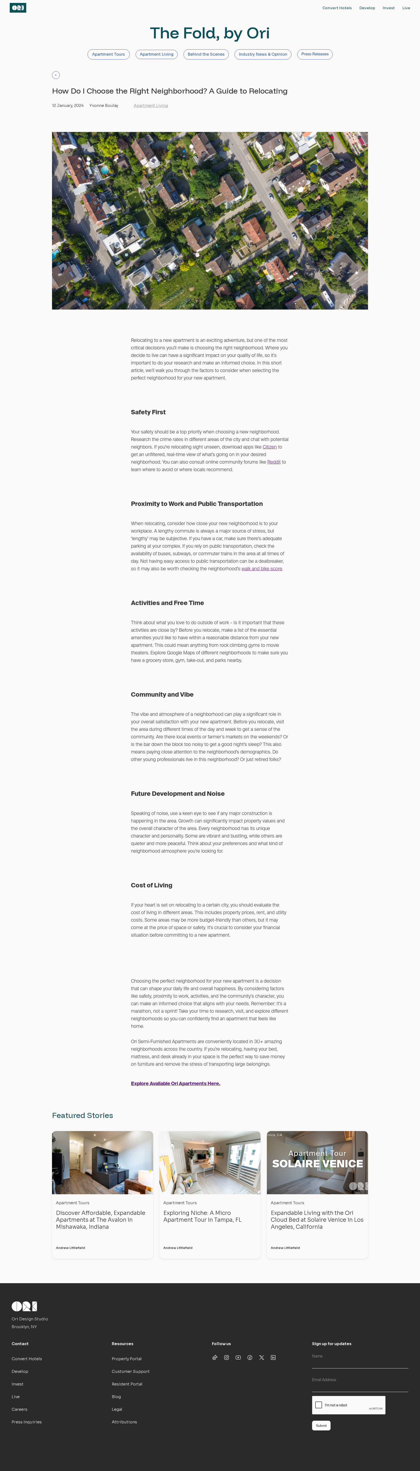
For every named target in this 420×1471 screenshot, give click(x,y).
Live (406, 7)
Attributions (124, 1422)
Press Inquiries (27, 1422)
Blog (116, 1396)
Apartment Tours (108, 54)
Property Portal (127, 1358)
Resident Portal (127, 1384)
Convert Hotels (337, 7)
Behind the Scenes (206, 54)
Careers (19, 1409)
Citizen (270, 447)
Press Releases (315, 54)
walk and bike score (262, 569)
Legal (117, 1409)
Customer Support (131, 1371)
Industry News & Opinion (263, 54)
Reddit (274, 462)
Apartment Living (157, 54)
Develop (367, 7)
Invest (389, 7)
